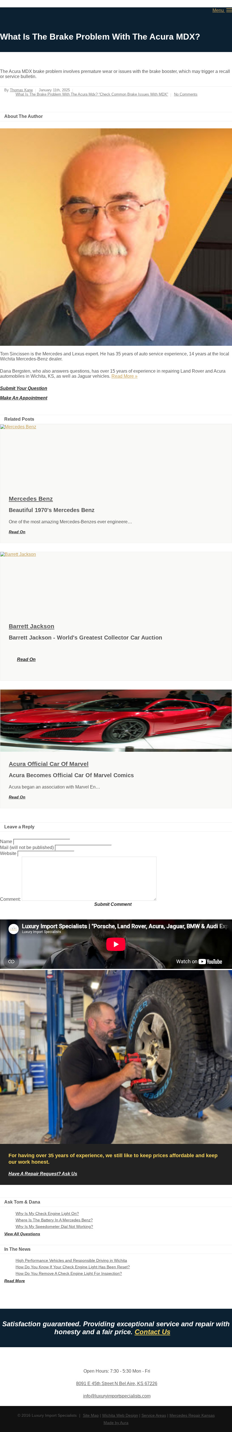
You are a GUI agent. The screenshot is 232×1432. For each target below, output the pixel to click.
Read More (14, 1280)
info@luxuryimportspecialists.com (117, 1396)
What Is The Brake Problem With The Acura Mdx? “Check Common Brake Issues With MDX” (92, 94)
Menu (218, 10)
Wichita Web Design (120, 1415)
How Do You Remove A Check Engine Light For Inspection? (69, 1273)
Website (8, 853)
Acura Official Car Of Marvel (49, 764)
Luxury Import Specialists (17, 11)
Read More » (124, 376)
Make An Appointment (23, 398)
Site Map (91, 1415)
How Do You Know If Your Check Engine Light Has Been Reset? (73, 1267)
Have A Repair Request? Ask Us (42, 1173)
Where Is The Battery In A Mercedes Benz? (54, 1220)
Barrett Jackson (31, 626)
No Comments (185, 94)
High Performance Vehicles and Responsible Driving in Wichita (71, 1260)
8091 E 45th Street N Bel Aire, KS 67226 (116, 1383)
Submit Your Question (23, 388)
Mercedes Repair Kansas (192, 1415)
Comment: (11, 899)
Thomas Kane (21, 90)
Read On (17, 532)
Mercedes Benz (31, 498)
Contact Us (152, 1332)
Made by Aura (116, 1422)
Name (6, 841)
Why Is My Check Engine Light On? (47, 1213)
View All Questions (22, 1234)
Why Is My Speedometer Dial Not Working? (54, 1226)
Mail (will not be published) (27, 847)
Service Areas (153, 1415)
